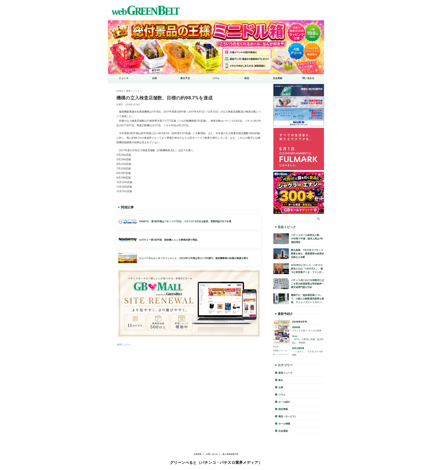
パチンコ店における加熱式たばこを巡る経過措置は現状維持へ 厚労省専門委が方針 (307, 283)
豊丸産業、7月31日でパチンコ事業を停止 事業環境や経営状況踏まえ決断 (307, 253)
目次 (277, 346)
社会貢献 (277, 78)
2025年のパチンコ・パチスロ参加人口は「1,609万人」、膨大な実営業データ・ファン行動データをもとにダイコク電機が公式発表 (307, 269)
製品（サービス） (287, 416)
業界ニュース (124, 344)
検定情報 (283, 409)
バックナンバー (282, 354)
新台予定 (185, 78)
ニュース (123, 78)
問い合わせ (308, 78)
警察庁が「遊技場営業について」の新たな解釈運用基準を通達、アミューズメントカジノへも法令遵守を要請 (307, 299)
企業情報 (197, 454)
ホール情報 (284, 423)
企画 (154, 78)
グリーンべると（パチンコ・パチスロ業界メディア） (216, 462)
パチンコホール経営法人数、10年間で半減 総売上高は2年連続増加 (307, 238)
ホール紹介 (284, 401)
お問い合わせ (212, 454)
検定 (246, 78)
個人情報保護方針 (230, 454)
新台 (280, 380)
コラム (216, 78)
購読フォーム (281, 350)
